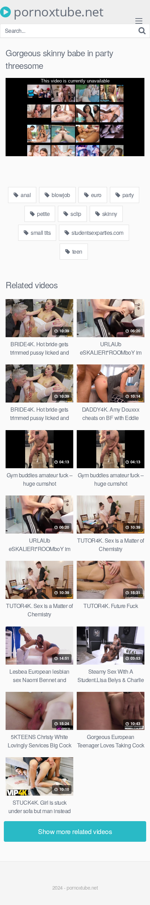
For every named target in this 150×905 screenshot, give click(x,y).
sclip (75, 214)
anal (25, 195)
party (127, 195)
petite (43, 214)
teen (76, 251)
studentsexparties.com (96, 233)
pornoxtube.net (57, 12)
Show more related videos (75, 831)
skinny (109, 214)
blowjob (60, 195)
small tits (40, 233)
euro (96, 195)
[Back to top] (137, 889)
